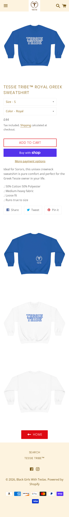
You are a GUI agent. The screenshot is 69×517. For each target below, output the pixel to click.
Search (34, 452)
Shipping (25, 125)
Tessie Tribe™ (34, 458)
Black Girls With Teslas (31, 479)
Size (8, 102)
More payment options (30, 161)
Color (9, 111)
